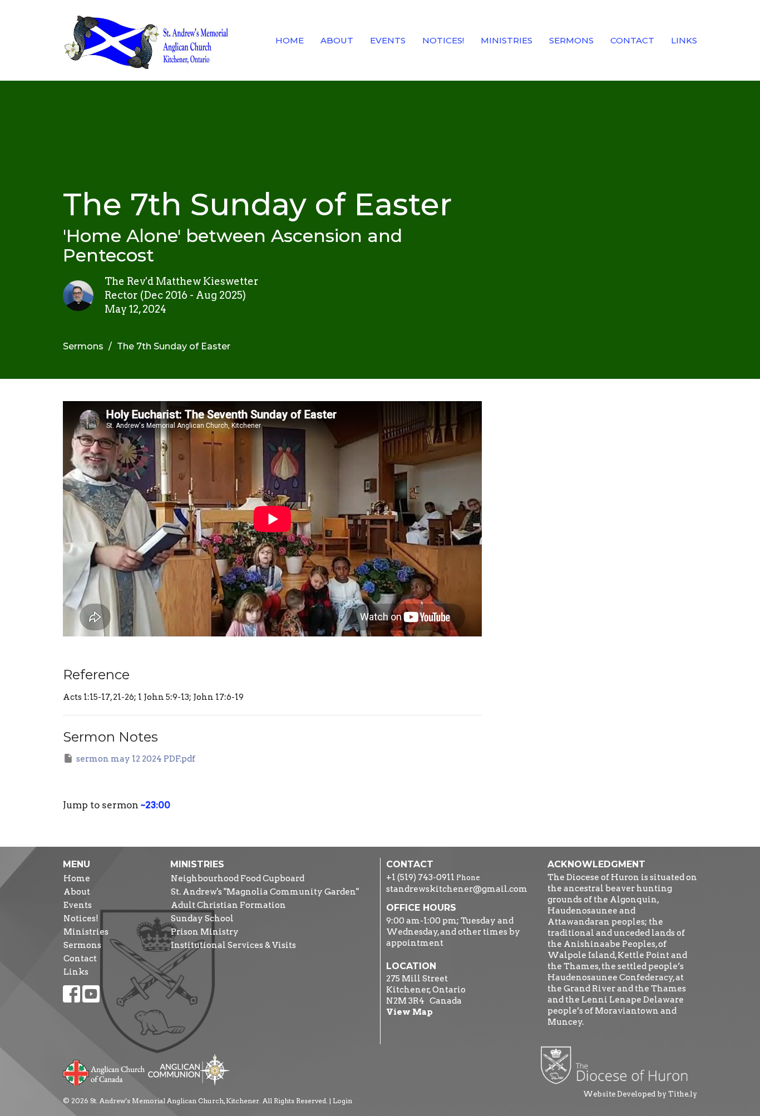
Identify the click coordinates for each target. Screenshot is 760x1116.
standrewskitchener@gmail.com (456, 889)
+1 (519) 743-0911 (420, 877)
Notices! (443, 40)
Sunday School (202, 918)
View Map (409, 1012)
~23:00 (155, 805)
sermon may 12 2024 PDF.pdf (135, 759)
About (336, 40)
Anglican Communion (188, 1069)
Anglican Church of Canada (104, 1071)
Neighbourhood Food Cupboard (237, 878)
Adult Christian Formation (228, 905)
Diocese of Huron (618, 1065)
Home (289, 40)
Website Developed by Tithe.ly (640, 1094)
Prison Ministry (205, 932)
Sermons (571, 40)
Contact (632, 40)
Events (388, 40)
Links (684, 40)
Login (342, 1101)
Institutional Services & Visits (233, 945)
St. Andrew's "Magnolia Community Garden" (265, 892)
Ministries (506, 40)
